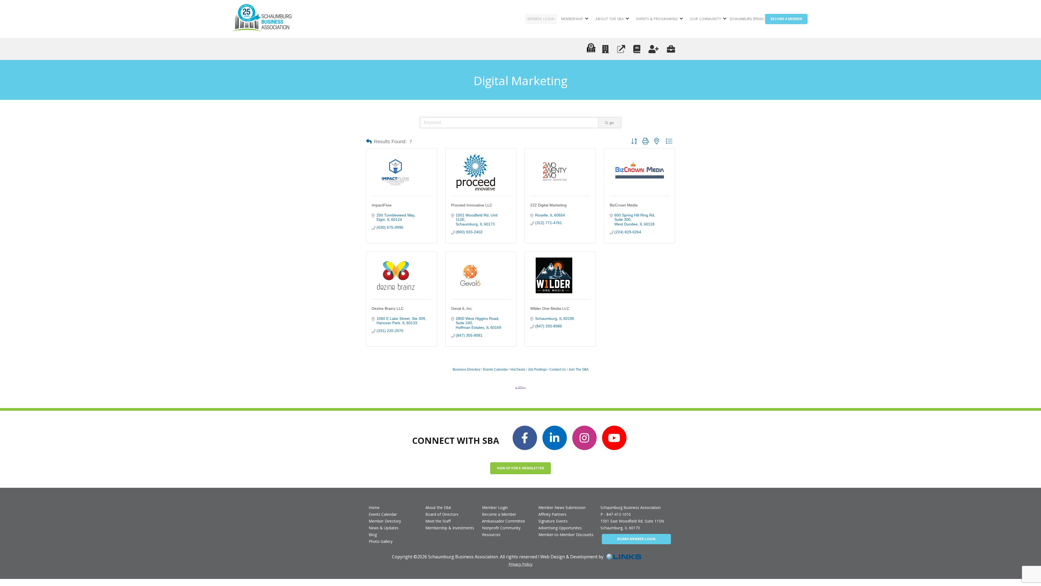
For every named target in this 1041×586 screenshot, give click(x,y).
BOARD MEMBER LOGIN (636, 539)
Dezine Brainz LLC (388, 308)
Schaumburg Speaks (747, 19)
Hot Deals (517, 369)
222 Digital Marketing (548, 205)
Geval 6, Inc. (462, 308)
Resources (491, 534)
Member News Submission (562, 507)
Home (374, 507)
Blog (373, 534)
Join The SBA (578, 369)
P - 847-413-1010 (615, 514)
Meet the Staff (438, 521)
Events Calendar (495, 369)
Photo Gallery (381, 541)
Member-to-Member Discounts (565, 534)
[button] (574, 19)
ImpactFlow (381, 205)
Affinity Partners (552, 514)
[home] (261, 19)
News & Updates (384, 527)
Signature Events (553, 521)
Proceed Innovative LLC (471, 205)
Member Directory (385, 521)
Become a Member (499, 514)
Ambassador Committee (503, 521)
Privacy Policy (520, 564)
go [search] (611, 122)
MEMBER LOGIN (541, 19)
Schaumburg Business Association (630, 507)
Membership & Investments (449, 527)
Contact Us (558, 369)
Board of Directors (441, 514)
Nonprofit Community (501, 527)
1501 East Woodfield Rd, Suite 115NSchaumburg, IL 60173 (632, 524)
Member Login (495, 507)
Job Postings (537, 369)
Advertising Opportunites (560, 527)
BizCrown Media (624, 205)
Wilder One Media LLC (549, 308)
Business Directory (466, 369)
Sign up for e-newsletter (520, 468)
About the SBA (438, 507)
